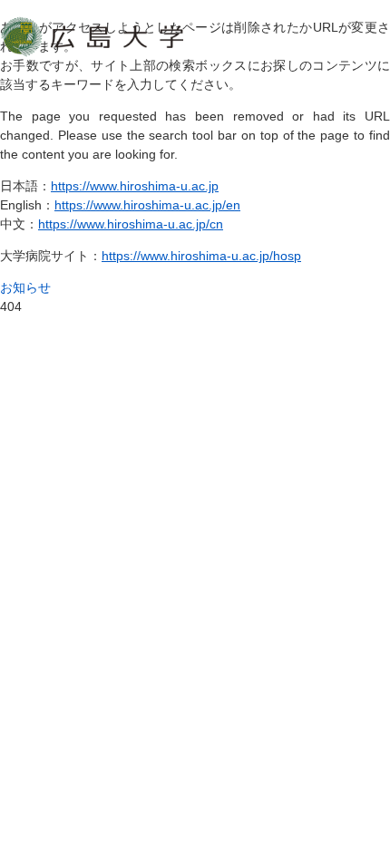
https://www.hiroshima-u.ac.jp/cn (130, 224)
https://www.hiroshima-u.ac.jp (135, 186)
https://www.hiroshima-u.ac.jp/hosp (201, 255)
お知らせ (25, 287)
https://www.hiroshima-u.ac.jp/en (147, 205)
